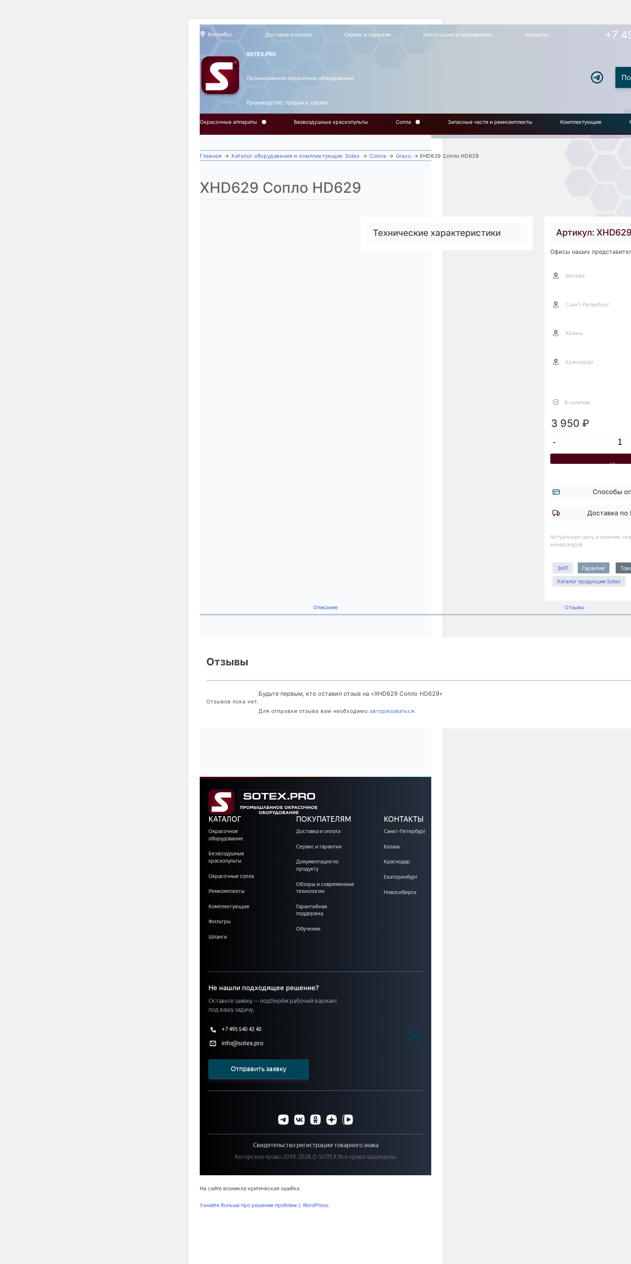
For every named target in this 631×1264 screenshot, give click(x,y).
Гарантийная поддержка (311, 910)
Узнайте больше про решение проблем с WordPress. (265, 1205)
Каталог (225, 819)
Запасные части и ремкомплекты (490, 122)
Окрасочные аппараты (228, 122)
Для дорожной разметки (232, 149)
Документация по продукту (317, 865)
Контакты (536, 34)
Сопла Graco (412, 142)
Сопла (403, 122)
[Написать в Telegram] (597, 77)
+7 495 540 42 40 (241, 1029)
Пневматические (222, 145)
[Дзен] (331, 1119)
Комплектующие (580, 122)
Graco (403, 156)
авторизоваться (392, 711)
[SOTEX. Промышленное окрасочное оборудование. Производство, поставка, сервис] (220, 77)
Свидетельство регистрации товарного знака (315, 1145)
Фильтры (220, 922)
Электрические (220, 138)
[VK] (299, 1119)
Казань (392, 847)
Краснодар (397, 862)
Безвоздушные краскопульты (331, 122)
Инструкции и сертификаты (458, 34)
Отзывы (575, 607)
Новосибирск (400, 892)
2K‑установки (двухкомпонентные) (244, 153)
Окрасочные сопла (231, 876)
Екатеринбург (401, 877)
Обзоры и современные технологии (325, 888)
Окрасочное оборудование (226, 835)
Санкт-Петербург (405, 831)
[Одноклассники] (315, 1119)
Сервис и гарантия (367, 34)
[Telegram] (402, 1036)
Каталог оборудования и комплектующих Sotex (296, 156)
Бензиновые (216, 142)
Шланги (218, 937)
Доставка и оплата (288, 34)
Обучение (308, 929)
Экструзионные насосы (230, 156)
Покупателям (323, 819)
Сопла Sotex (412, 138)
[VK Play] (347, 1119)
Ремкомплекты (227, 891)
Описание (325, 607)
